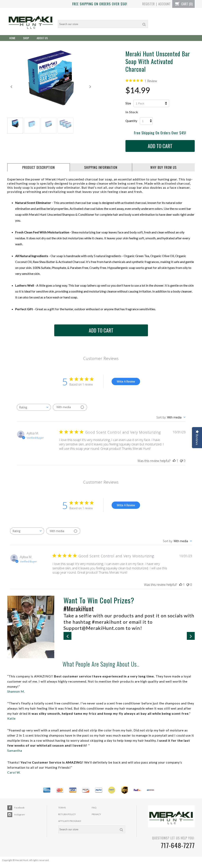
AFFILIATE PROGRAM (69, 820)
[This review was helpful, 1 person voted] (174, 461)
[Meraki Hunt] (30, 21)
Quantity (131, 121)
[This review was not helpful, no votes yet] (181, 461)
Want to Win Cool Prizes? (99, 600)
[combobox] (34, 407)
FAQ (94, 807)
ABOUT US (42, 38)
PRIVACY (96, 814)
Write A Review (126, 381)
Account (164, 3)
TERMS (62, 807)
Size (128, 103)
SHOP (26, 38)
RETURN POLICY (67, 814)
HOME (12, 38)
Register (148, 3)
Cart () (186, 3)
